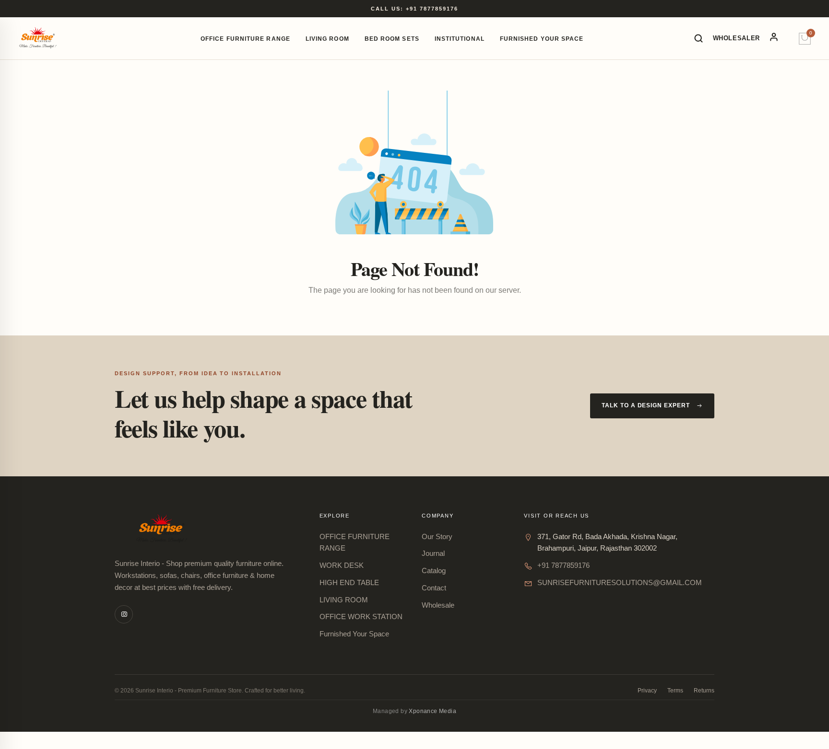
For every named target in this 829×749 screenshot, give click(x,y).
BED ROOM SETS (392, 38)
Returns (704, 690)
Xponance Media (432, 711)
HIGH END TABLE (349, 582)
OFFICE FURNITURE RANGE (245, 38)
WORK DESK (342, 565)
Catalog (434, 570)
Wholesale (438, 605)
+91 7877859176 (563, 565)
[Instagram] (124, 614)
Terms (675, 690)
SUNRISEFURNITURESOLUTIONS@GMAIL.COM (619, 582)
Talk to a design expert (646, 405)
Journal (433, 553)
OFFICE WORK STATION (361, 616)
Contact (434, 588)
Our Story (437, 536)
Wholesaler (736, 38)
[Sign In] (779, 38)
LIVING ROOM (327, 38)
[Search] (698, 38)
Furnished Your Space (542, 38)
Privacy (647, 690)
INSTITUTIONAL (460, 38)
